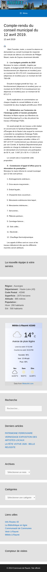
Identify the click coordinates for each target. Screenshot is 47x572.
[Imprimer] (5, 46)
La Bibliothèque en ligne (16, 525)
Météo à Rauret (12, 535)
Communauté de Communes (18, 528)
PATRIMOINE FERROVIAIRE (19, 433)
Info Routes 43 (12, 522)
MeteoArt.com (27, 383)
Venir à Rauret (11, 531)
